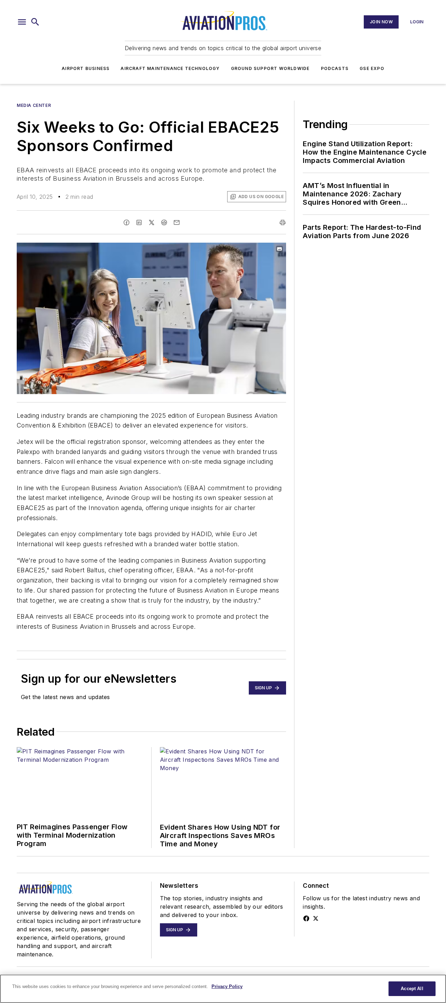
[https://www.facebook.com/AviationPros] (306, 918)
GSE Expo (372, 68)
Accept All (412, 988)
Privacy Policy (227, 986)
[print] (282, 222)
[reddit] (164, 222)
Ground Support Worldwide (270, 68)
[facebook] (126, 222)
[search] (35, 22)
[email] (176, 222)
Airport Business (85, 68)
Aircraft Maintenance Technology (170, 68)
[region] (223, 988)
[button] (22, 22)
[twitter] (151, 222)
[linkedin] (139, 222)
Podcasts (335, 68)
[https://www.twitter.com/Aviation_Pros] (315, 918)
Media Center (34, 105)
